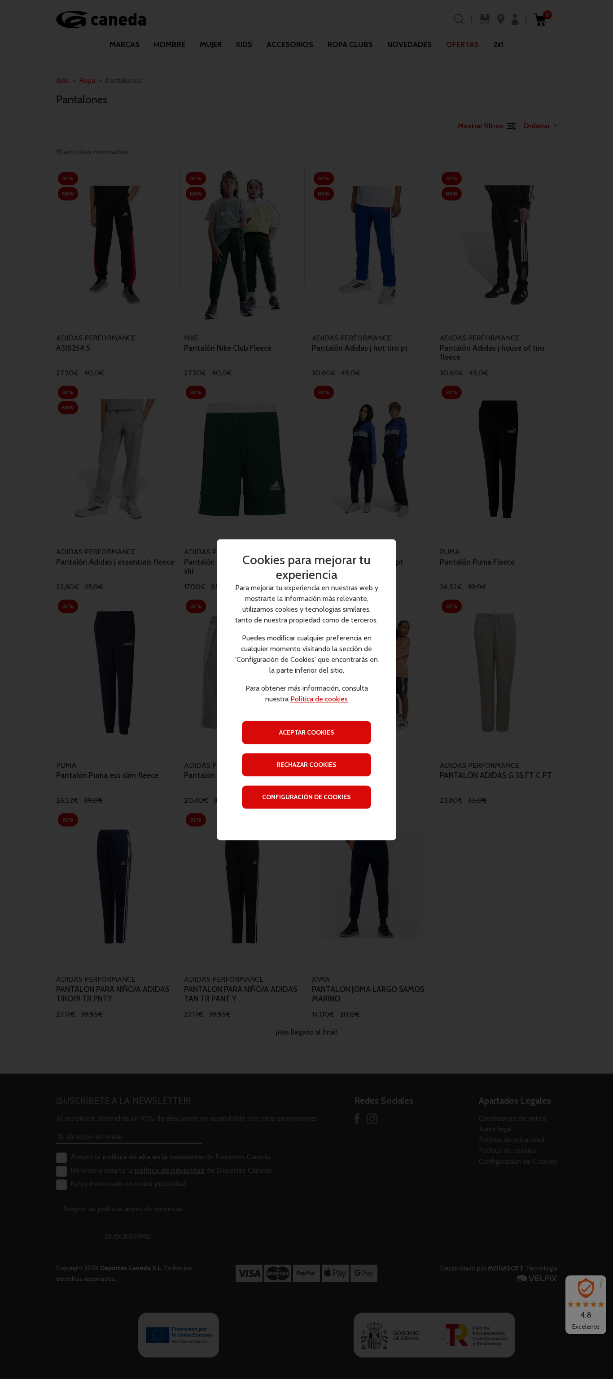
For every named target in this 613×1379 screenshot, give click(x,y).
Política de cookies (319, 699)
